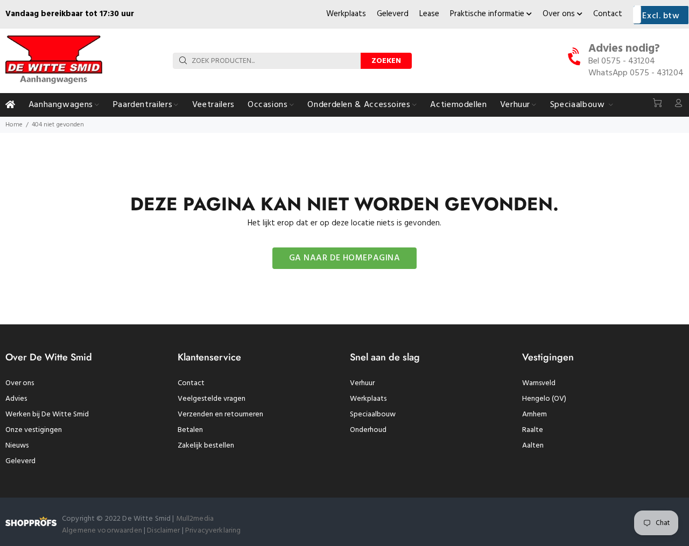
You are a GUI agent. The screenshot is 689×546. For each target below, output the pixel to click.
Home (14, 124)
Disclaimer (164, 530)
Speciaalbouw (373, 414)
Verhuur (362, 383)
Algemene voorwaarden (102, 530)
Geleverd (393, 14)
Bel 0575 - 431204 (621, 61)
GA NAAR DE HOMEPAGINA (344, 258)
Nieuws (17, 445)
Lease (429, 14)
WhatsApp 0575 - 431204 (636, 73)
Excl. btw (660, 16)
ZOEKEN (386, 61)
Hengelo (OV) (544, 399)
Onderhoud (368, 430)
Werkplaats (346, 14)
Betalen (190, 430)
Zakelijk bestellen (206, 445)
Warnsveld (539, 383)
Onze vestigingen (33, 430)
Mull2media (195, 519)
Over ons (560, 14)
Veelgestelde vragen (211, 399)
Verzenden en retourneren (220, 414)
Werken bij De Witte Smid (47, 414)
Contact (607, 14)
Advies (16, 399)
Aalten (533, 445)
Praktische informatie (488, 14)
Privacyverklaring (213, 530)
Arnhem (534, 414)
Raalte (532, 430)
